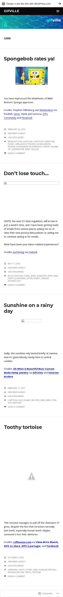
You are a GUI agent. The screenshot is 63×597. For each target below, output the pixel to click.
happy (11, 278)
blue (10, 275)
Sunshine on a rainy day (28, 308)
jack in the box (28, 144)
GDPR (49, 275)
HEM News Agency (17, 133)
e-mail (27, 275)
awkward (13, 569)
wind (27, 149)
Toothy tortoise (23, 427)
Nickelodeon (46, 110)
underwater (17, 149)
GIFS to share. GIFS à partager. (22, 546)
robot (37, 278)
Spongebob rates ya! (29, 59)
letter (29, 278)
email (33, 275)
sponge (11, 146)
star (54, 400)
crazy (22, 569)
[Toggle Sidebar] (58, 11)
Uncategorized (16, 137)
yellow (35, 149)
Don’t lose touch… (26, 173)
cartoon (27, 141)
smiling (45, 278)
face (20, 400)
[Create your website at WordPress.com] (31, 3)
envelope (41, 275)
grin (17, 144)
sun (10, 402)
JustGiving (18, 252)
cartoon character (43, 141)
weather (17, 402)
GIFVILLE (11, 11)
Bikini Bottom (15, 141)
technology (14, 281)
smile (48, 400)
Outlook (32, 252)
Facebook (27, 117)
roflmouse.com (22, 542)
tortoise (36, 572)
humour (43, 569)
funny (11, 144)
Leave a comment (16, 153)
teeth (28, 572)
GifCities (38, 372)
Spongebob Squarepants (29, 146)
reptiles (52, 569)
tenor (17, 113)
